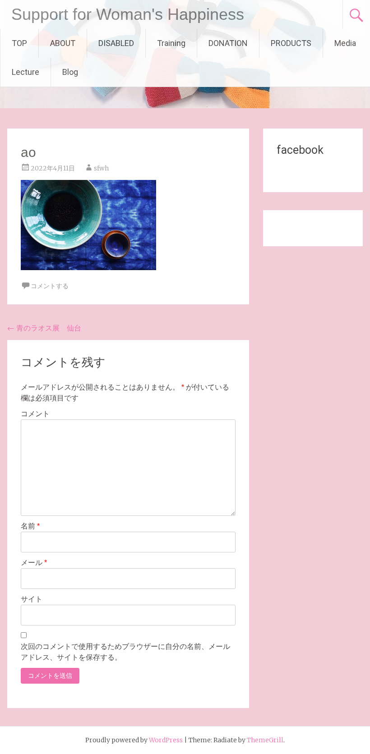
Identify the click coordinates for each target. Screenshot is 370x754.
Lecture (25, 72)
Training (171, 43)
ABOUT (62, 43)
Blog (70, 72)
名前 (30, 526)
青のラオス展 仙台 (44, 327)
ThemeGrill (265, 740)
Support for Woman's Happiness (127, 14)
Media (345, 43)
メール (34, 562)
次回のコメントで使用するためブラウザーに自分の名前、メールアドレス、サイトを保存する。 (125, 652)
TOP (19, 43)
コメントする (50, 286)
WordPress (166, 740)
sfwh (101, 168)
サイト (31, 599)
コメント (35, 414)
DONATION (228, 43)
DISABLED (116, 43)
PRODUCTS (291, 43)
